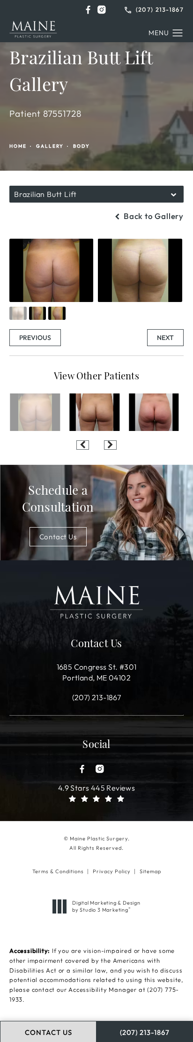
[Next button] (110, 445)
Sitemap (150, 871)
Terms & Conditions (58, 871)
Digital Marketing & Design (106, 906)
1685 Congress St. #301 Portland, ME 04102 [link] (97, 672)
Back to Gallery (153, 216)
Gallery (50, 146)
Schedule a (58, 500)
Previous (35, 337)
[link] (154, 9)
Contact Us (58, 536)
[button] (88, 10)
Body (81, 146)
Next (165, 337)
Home (18, 146)
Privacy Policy (112, 871)
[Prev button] (82, 445)
